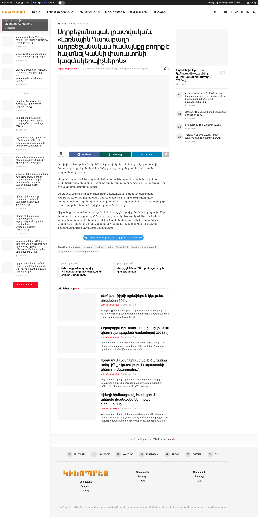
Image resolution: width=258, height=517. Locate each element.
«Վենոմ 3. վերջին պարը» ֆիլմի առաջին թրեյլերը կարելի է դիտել (203, 136)
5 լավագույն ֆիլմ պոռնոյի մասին (203, 124)
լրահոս (99, 247)
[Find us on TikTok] (236, 12)
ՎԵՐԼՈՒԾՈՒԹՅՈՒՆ (114, 12)
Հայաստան (84, 23)
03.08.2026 (127, 408)
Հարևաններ (111, 68)
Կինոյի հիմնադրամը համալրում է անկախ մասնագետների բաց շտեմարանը (27, 200)
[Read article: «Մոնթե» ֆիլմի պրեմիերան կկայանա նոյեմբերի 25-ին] (76, 307)
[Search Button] (254, 12)
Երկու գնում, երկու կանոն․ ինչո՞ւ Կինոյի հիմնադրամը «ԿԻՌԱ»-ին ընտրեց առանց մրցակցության (31, 267)
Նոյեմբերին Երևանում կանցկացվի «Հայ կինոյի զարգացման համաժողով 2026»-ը (30, 121)
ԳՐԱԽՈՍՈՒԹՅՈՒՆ (139, 12)
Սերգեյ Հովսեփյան (67, 68)
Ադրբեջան (74, 247)
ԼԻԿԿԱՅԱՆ (160, 12)
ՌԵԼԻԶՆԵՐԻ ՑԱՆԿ (90, 12)
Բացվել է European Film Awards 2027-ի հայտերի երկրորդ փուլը (28, 104)
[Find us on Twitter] (242, 12)
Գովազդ (19, 2)
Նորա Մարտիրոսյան (86, 251)
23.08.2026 (127, 337)
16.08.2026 (127, 374)
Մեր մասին (7, 2)
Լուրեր (72, 23)
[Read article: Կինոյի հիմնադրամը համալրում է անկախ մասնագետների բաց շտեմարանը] (76, 406)
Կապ (27, 2)
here (175, 439)
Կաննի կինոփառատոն (144, 247)
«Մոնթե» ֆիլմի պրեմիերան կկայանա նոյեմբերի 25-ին (31, 55)
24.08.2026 (127, 305)
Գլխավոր (61, 23)
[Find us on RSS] (247, 12)
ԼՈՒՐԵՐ (36, 12)
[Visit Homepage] (13, 12)
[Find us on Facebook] (220, 12)
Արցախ (88, 247)
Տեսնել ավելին (25, 284)
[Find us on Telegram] (215, 12)
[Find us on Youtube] (225, 12)
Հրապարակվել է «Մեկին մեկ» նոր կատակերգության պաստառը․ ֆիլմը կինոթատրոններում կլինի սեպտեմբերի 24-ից (31, 246)
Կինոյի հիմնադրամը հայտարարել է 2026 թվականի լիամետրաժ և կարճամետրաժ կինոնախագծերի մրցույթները (29, 222)
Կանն (110, 247)
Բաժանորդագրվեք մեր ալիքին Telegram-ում (115, 237)
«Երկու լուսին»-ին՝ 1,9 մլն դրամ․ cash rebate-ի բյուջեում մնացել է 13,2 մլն (32, 40)
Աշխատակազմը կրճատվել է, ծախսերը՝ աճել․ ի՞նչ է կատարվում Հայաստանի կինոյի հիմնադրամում (31, 141)
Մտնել (252, 2)
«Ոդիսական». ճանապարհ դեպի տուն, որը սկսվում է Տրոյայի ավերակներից (30, 160)
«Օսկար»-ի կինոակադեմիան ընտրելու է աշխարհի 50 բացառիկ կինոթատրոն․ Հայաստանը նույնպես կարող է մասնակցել (32, 179)
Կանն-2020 (122, 247)
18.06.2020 (86, 68)
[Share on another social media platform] (166, 154)
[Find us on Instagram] (231, 12)
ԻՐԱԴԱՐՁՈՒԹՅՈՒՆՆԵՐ (60, 12)
